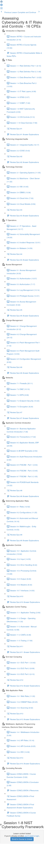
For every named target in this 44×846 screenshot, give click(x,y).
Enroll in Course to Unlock (22, 839)
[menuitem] (1, 5)
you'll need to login (32, 836)
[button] (1, 2)
